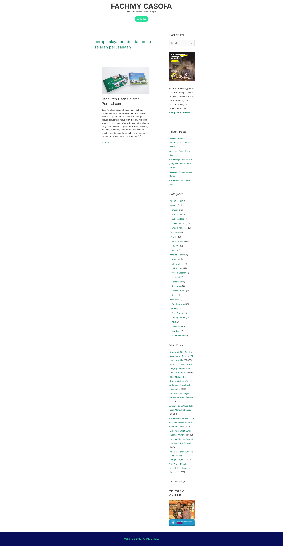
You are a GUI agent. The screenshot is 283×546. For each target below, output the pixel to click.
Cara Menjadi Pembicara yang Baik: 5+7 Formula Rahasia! (180, 163)
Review (175, 246)
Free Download (179, 304)
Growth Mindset (179, 228)
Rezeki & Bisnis (178, 291)
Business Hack (178, 219)
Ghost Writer (177, 327)
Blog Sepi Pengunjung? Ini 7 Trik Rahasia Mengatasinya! (181, 456)
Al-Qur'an (176, 259)
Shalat (174, 295)
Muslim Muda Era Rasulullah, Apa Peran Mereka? (179, 142)
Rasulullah (176, 286)
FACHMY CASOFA (141, 6)
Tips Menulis (175, 308)
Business (173, 205)
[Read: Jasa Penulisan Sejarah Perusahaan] (125, 80)
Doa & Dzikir (177, 264)
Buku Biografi (178, 313)
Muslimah (176, 277)
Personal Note (178, 241)
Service (175, 250)
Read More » (108, 142)
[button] (141, 19)
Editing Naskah (178, 318)
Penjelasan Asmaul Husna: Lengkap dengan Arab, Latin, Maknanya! (181, 368)
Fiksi (174, 322)
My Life (172, 237)
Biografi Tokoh (176, 201)
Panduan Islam (176, 255)
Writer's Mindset (179, 335)
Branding (176, 210)
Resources (174, 300)
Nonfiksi (175, 331)
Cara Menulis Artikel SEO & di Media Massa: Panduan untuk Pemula (181, 422)
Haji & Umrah (178, 268)
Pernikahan (177, 282)
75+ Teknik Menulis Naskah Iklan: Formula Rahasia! (179, 468)
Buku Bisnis (177, 214)
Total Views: (175, 481)
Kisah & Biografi (179, 273)
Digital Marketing (179, 223)
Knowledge (174, 232)
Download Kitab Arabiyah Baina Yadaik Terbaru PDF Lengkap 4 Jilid (181, 356)
